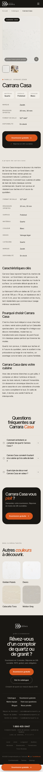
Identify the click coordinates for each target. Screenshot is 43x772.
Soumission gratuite (20, 138)
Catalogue (15, 11)
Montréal (10, 745)
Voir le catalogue (21, 680)
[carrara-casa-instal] (14, 69)
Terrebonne (32, 745)
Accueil (5, 11)
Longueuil (24, 742)
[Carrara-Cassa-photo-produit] (6, 69)
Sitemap (32, 760)
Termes (23, 760)
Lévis (15, 742)
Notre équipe (12, 702)
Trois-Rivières (21, 749)
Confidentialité (13, 760)
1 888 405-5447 (21, 726)
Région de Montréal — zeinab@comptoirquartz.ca (21, 711)
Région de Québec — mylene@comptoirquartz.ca (21, 714)
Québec (34, 742)
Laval (8, 742)
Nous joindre (26, 705)
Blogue (14, 705)
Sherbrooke (20, 745)
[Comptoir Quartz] (8, 4)
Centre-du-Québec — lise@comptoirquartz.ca (21, 718)
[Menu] (38, 3)
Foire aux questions (28, 702)
